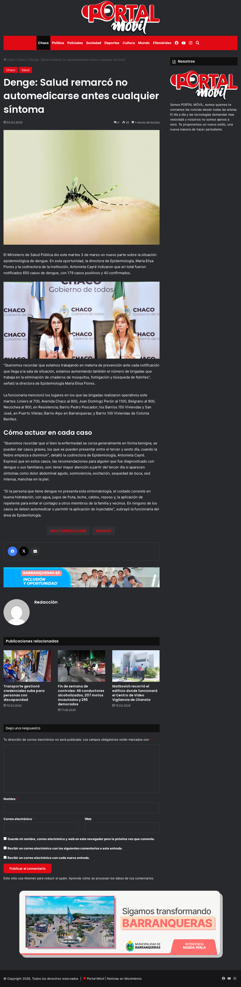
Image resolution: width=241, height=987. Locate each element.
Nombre (11, 799)
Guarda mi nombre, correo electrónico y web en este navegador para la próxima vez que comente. (81, 839)
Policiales (75, 43)
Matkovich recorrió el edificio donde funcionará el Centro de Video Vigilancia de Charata (134, 693)
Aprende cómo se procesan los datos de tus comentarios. (111, 878)
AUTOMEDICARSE (69, 530)
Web (88, 819)
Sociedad (93, 43)
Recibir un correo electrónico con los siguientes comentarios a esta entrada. (65, 848)
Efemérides (162, 43)
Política (58, 43)
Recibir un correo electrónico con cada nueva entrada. (49, 858)
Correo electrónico (19, 819)
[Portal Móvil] (120, 18)
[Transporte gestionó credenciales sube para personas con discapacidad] (27, 666)
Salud (25, 70)
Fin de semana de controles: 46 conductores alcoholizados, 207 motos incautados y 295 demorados (81, 695)
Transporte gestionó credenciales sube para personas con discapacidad (24, 693)
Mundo (144, 43)
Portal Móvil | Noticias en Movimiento (114, 978)
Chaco (43, 43)
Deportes (111, 43)
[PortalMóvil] (203, 100)
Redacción (46, 602)
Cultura (129, 43)
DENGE (104, 530)
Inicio (10, 59)
